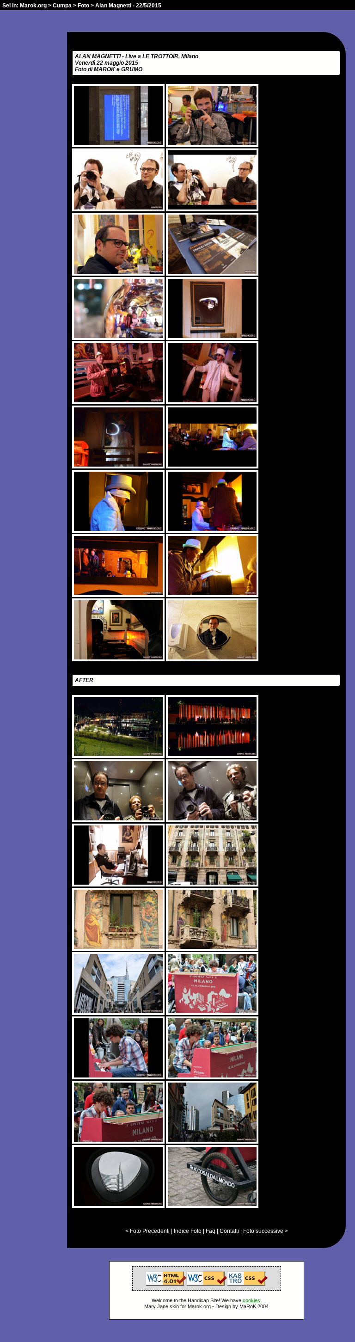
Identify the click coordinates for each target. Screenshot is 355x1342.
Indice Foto (188, 1231)
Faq (210, 1231)
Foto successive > (265, 1231)
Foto (83, 5)
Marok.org (33, 5)
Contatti (229, 1231)
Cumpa (62, 5)
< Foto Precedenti (147, 1231)
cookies (251, 1300)
